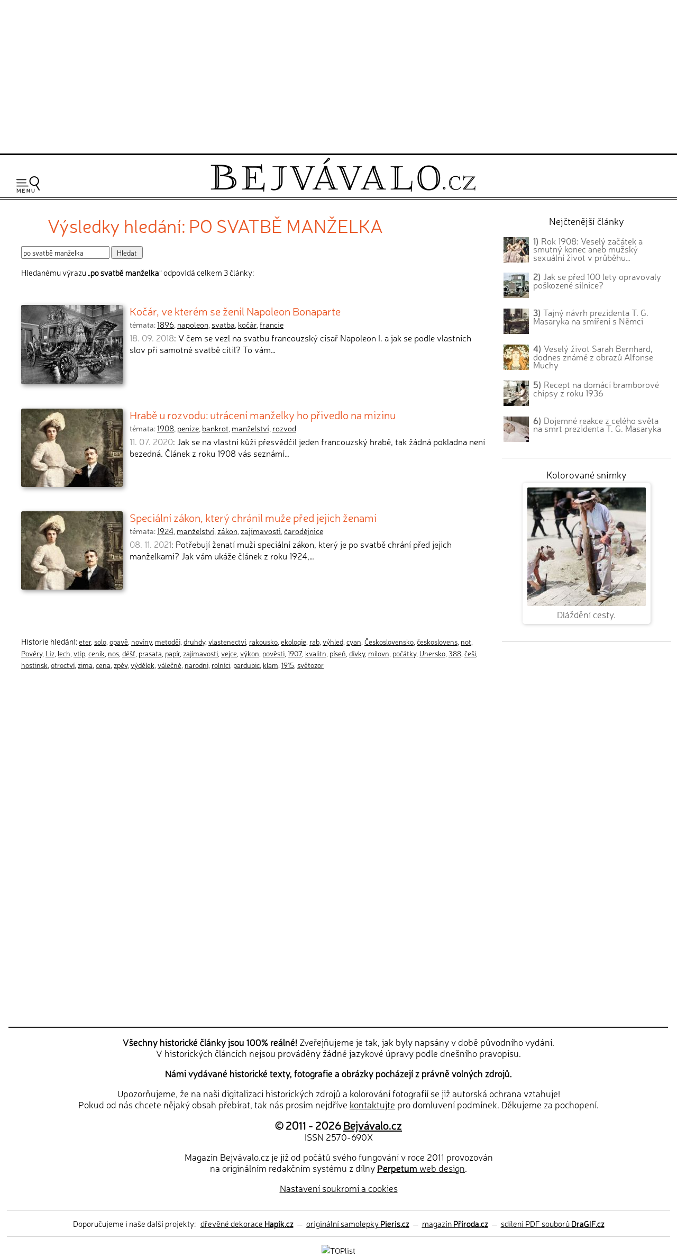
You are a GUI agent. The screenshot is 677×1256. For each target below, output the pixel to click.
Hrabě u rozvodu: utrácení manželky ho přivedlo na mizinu (263, 414)
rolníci (221, 665)
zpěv (120, 665)
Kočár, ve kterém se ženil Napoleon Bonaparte (235, 310)
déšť (128, 653)
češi (470, 653)
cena (103, 665)
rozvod (284, 428)
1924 (165, 531)
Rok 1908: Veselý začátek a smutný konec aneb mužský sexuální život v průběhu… (588, 249)
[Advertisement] (338, 75)
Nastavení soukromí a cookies (339, 1188)
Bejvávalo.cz (372, 1124)
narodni (196, 665)
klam (270, 665)
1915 (287, 665)
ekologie (293, 641)
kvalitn (315, 653)
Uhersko (432, 653)
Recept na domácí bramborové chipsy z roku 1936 (596, 388)
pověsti (273, 653)
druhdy (194, 641)
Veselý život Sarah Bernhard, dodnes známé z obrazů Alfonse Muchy (593, 356)
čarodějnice (303, 531)
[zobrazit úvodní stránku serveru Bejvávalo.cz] (343, 188)
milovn (378, 653)
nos (113, 653)
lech (64, 653)
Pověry (31, 653)
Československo (389, 641)
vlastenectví (227, 641)
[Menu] (28, 184)
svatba (223, 324)
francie (271, 324)
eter (85, 641)
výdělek (142, 665)
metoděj (167, 641)
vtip (79, 653)
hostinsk (34, 665)
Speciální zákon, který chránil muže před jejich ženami (253, 517)
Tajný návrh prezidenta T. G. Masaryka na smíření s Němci (590, 316)
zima (85, 665)
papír (172, 653)
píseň (338, 653)
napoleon (192, 324)
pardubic (246, 665)
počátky (404, 653)
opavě (118, 641)
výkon (249, 653)
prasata (150, 653)
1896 (165, 324)
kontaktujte (372, 1104)
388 (455, 653)
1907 (295, 653)
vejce (229, 653)
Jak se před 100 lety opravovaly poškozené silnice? (597, 280)
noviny (141, 641)
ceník (96, 653)
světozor (310, 665)
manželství (250, 428)
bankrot (215, 428)
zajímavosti (261, 531)
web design (421, 1168)
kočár (247, 324)
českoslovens (437, 641)
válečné (169, 665)
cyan (353, 641)
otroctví (63, 665)
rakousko (263, 641)
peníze (188, 428)
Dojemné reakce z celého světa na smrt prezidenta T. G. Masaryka (597, 424)
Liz (49, 653)
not (466, 641)
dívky (357, 653)
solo (100, 641)
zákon (227, 531)
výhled (333, 641)
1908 (165, 428)
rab (314, 641)
